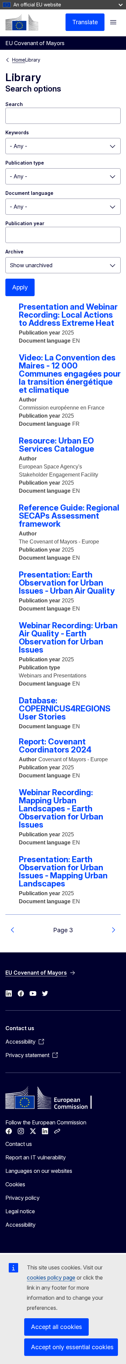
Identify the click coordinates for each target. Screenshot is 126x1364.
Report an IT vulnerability (35, 1157)
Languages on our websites (38, 1170)
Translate (85, 22)
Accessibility (20, 1224)
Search (14, 104)
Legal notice (20, 1211)
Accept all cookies (56, 1326)
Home (18, 60)
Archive (14, 251)
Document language (29, 193)
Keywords (17, 132)
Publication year (24, 223)
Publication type (24, 163)
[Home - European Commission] (21, 22)
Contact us (18, 1144)
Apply (20, 287)
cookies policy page (51, 1277)
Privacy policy (22, 1197)
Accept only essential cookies (72, 1347)
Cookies (15, 1184)
